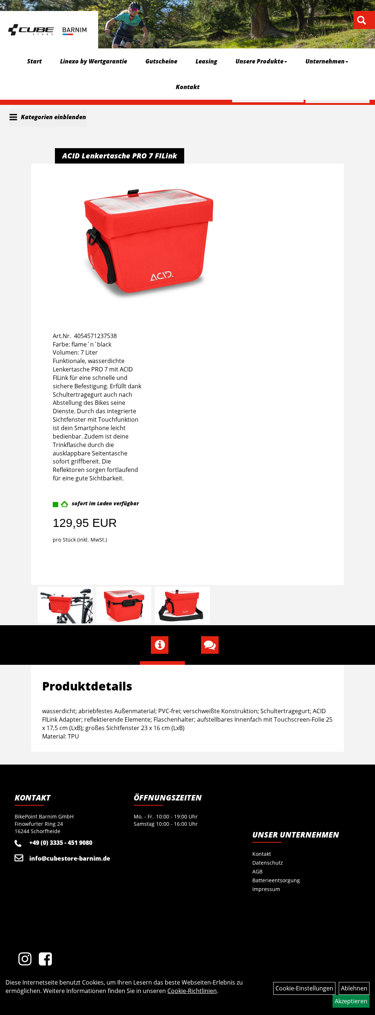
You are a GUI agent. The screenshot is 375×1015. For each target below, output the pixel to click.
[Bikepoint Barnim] (47, 29)
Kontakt (188, 87)
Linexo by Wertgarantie (93, 61)
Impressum (266, 889)
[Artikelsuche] (361, 21)
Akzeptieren (351, 1001)
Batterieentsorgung (276, 880)
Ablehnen (354, 988)
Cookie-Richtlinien (192, 991)
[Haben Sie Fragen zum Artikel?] (212, 645)
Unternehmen (325, 61)
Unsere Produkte (259, 61)
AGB (257, 871)
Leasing (206, 61)
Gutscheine (161, 61)
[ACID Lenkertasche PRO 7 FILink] (148, 241)
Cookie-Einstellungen (304, 988)
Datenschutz (267, 862)
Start (34, 61)
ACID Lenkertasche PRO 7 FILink (119, 156)
